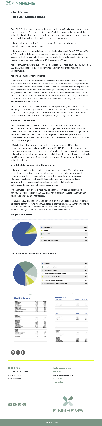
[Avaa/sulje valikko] (94, 4)
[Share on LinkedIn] (23, 352)
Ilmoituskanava (60, 382)
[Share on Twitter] (18, 352)
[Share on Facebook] (13, 352)
